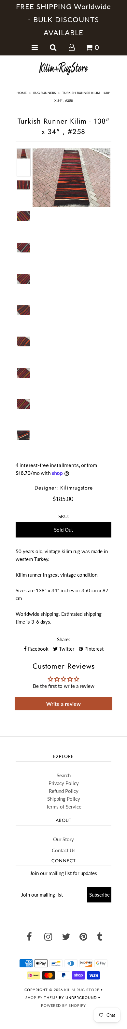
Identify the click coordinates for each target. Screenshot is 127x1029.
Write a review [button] (63, 704)
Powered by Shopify (63, 1005)
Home (22, 93)
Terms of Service (63, 807)
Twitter (66, 649)
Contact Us (64, 850)
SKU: (63, 516)
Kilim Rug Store (81, 990)
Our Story (63, 839)
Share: (63, 639)
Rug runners (44, 93)
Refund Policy (63, 791)
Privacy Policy (64, 783)
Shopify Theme (41, 997)
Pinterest (93, 649)
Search (64, 775)
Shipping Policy (63, 799)
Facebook (38, 649)
